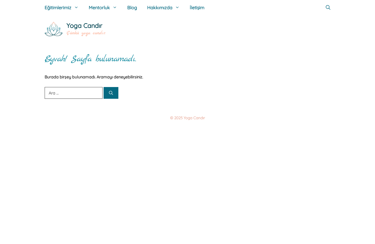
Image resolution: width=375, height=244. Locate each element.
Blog (132, 7)
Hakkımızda (159, 7)
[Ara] (111, 93)
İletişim (197, 7)
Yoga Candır (85, 25)
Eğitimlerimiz (58, 7)
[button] (328, 7)
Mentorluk (99, 7)
